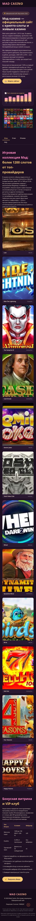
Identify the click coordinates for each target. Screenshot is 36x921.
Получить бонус (12, 879)
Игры (6, 138)
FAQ (5, 142)
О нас (14, 138)
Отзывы (23, 138)
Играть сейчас (12, 81)
